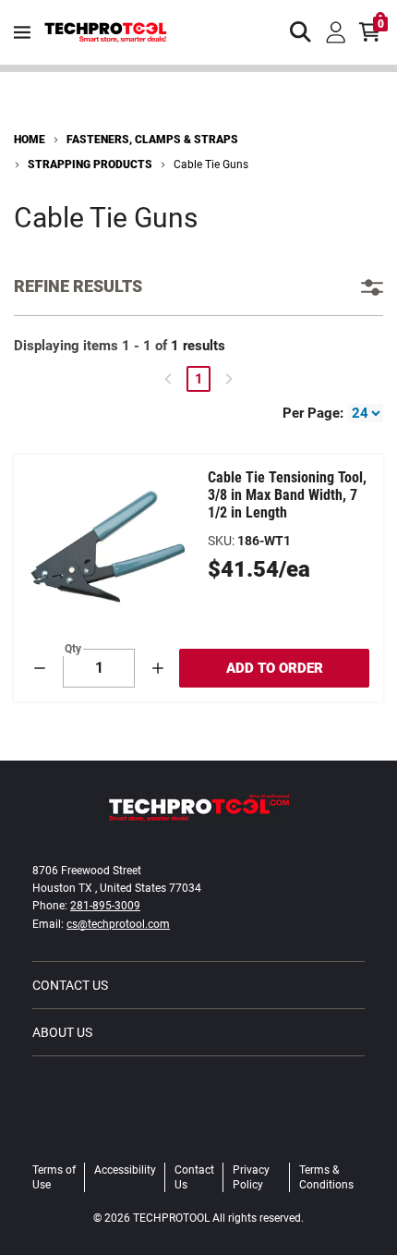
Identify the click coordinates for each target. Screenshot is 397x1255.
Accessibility (125, 1170)
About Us (62, 1032)
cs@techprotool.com (118, 924)
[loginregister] (336, 32)
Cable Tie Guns (211, 164)
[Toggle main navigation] (22, 32)
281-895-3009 (105, 905)
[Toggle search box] (301, 32)
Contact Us (70, 985)
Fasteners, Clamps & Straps (152, 139)
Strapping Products (90, 164)
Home (29, 139)
